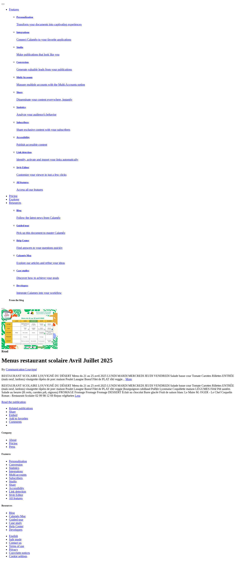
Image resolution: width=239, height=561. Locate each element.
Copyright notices (19, 552)
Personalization (18, 461)
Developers (15, 529)
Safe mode (15, 539)
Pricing (13, 196)
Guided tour (16, 519)
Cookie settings (18, 556)
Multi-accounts (18, 474)
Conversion (16, 464)
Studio (13, 481)
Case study (15, 523)
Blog (12, 512)
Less (77, 395)
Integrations (16, 471)
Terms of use (16, 546)
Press (12, 446)
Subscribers (16, 478)
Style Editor (16, 495)
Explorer (14, 199)
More (128, 379)
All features (16, 498)
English (13, 536)
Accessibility (16, 488)
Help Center (16, 526)
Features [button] (14, 9)
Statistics (14, 468)
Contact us (15, 542)
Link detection (17, 491)
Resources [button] (15, 202)
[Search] (2, 308)
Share (12, 484)
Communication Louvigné (21, 369)
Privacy (13, 549)
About (12, 440)
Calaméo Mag (17, 516)
